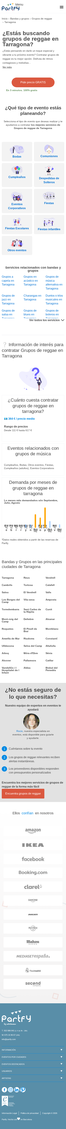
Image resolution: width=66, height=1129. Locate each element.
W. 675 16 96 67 (8, 1035)
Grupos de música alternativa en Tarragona (54, 282)
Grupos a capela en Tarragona (8, 280)
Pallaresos (30, 660)
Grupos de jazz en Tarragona (8, 299)
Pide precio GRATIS (33, 82)
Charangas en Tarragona (32, 297)
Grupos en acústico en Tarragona (31, 280)
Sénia (49, 653)
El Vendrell (30, 592)
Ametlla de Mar (11, 638)
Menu (18, 4)
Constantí (51, 638)
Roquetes (7, 629)
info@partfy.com (9, 1039)
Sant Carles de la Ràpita (32, 610)
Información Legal (9, 1113)
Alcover (6, 660)
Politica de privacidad (30, 1113)
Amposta (51, 599)
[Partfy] (12, 6)
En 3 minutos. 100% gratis (21, 90)
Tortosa (28, 585)
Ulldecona (8, 646)
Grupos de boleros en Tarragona (52, 314)
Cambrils (7, 585)
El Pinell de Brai (30, 630)
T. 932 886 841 (8, 1031)
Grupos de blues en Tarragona (30, 314)
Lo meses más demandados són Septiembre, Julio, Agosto (31, 501)
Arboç (5, 653)
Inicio (5, 18)
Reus (27, 577)
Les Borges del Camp (11, 600)
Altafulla (51, 646)
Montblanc (52, 629)
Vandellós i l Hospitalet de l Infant (10, 670)
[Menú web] (61, 7)
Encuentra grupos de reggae (23, 793)
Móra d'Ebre (31, 653)
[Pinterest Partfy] (23, 1089)
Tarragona (8, 577)
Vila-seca (29, 599)
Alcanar (50, 619)
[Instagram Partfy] (10, 1089)
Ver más (7, 67)
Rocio (19, 731)
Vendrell (50, 577)
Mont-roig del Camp (10, 620)
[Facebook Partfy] (4, 1089)
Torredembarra (10, 609)
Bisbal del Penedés (52, 669)
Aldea (27, 668)
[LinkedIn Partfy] (16, 1089)
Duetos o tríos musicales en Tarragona (54, 299)
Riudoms (29, 638)
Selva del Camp (33, 646)
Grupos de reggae (42, 18)
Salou (5, 592)
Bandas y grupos (19, 18)
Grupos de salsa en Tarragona (8, 314)
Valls (48, 592)
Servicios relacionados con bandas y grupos (33, 269)
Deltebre (29, 619)
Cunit (49, 609)
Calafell (50, 585)
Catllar (49, 660)
